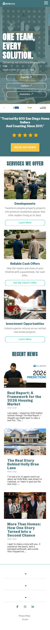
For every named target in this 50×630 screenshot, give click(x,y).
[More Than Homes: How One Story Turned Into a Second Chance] (25, 505)
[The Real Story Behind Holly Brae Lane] (25, 441)
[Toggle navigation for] (25, 575)
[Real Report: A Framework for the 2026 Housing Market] (25, 374)
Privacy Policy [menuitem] (24, 616)
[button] (46, 2)
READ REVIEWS (25, 147)
